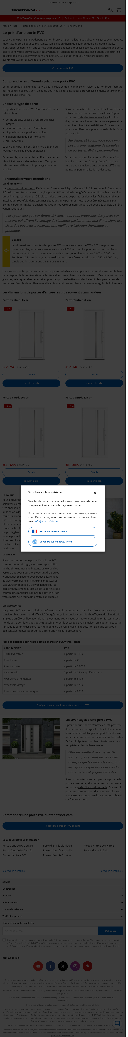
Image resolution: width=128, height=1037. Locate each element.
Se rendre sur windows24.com (56, 541)
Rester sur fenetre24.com (53, 531)
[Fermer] (94, 492)
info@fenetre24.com (47, 521)
